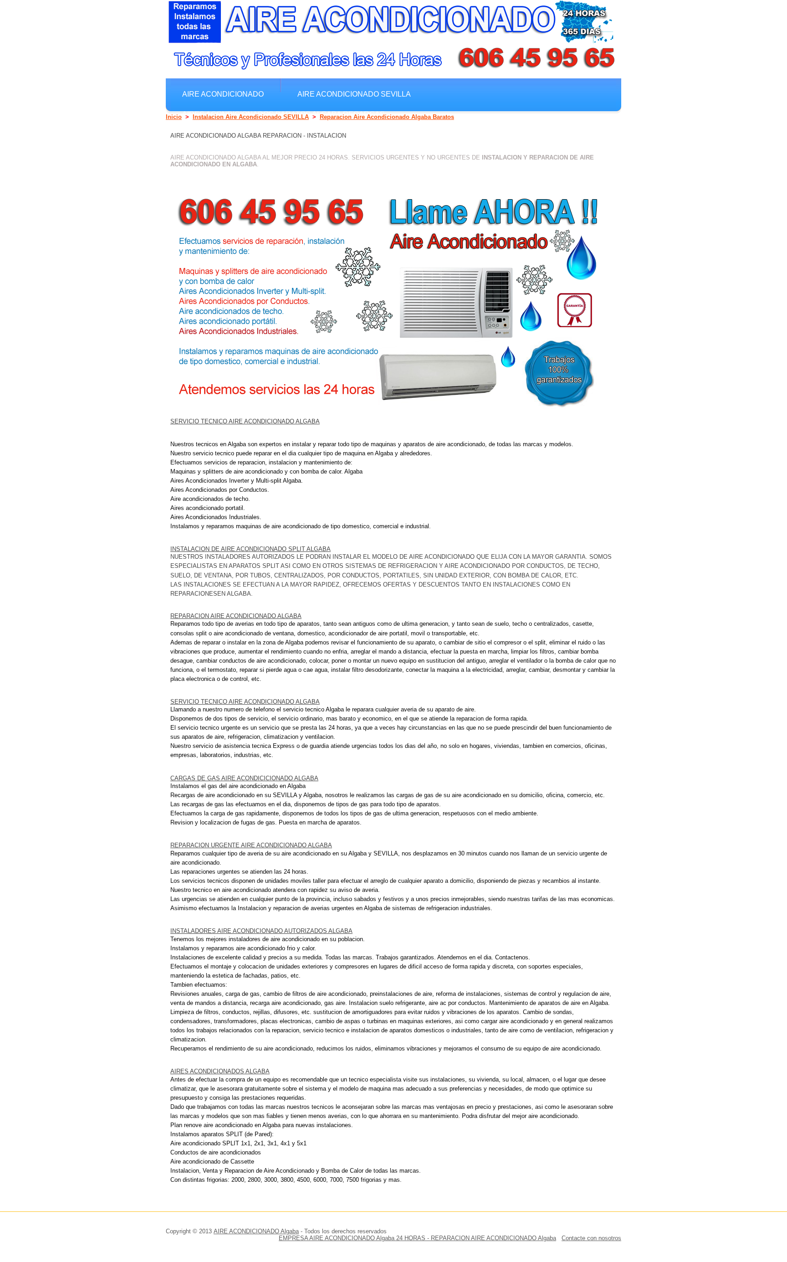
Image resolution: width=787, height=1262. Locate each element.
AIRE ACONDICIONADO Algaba (256, 1231)
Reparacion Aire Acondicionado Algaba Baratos (387, 116)
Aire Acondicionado (223, 94)
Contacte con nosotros (591, 1238)
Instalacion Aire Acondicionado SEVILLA (251, 116)
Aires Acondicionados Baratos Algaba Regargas (283, 114)
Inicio (174, 116)
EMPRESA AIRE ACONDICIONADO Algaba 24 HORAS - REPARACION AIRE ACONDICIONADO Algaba (417, 1238)
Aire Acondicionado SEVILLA (354, 94)
